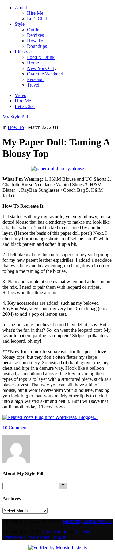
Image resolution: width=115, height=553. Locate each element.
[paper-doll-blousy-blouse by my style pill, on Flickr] (57, 168)
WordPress (39, 537)
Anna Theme (54, 531)
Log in (60, 537)
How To (16, 127)
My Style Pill (15, 116)
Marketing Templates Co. (87, 521)
